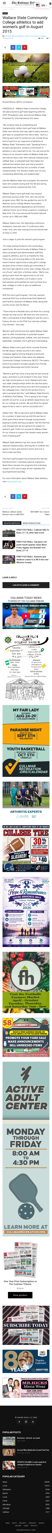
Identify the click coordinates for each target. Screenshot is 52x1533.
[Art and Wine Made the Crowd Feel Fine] (9, 1452)
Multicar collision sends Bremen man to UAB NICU (13, 513)
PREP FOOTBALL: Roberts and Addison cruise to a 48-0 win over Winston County (32, 559)
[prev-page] (4, 568)
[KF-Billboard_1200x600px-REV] (26, 1361)
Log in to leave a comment (26, 585)
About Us (34, 1525)
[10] (26, 92)
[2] (26, 801)
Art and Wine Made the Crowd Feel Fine (33, 1450)
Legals (26, 1525)
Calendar (18, 1525)
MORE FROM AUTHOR (31, 523)
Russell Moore (11, 36)
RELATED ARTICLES (12, 523)
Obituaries (32, 1523)
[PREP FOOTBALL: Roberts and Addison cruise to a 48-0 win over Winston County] (9, 559)
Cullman (5, 536)
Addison (6, 563)
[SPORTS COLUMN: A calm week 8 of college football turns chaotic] (9, 1465)
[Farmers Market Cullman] (26, 982)
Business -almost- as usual (28, 1438)
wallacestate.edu (14, 481)
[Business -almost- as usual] (9, 1441)
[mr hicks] (26, 1387)
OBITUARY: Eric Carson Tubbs (39, 513)
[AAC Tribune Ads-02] (26, 1149)
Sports (11, 9)
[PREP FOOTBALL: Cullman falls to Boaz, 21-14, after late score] (9, 532)
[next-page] (8, 568)
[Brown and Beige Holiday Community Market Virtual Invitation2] (26, 667)
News (8, 1523)
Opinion (41, 1523)
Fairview (5, 548)
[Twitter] (18, 47)
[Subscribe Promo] (26, 1325)
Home (5, 9)
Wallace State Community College (32, 36)
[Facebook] (13, 47)
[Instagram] (26, 1421)
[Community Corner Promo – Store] (26, 1037)
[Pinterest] (24, 47)
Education (22, 1523)
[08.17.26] (26, 740)
